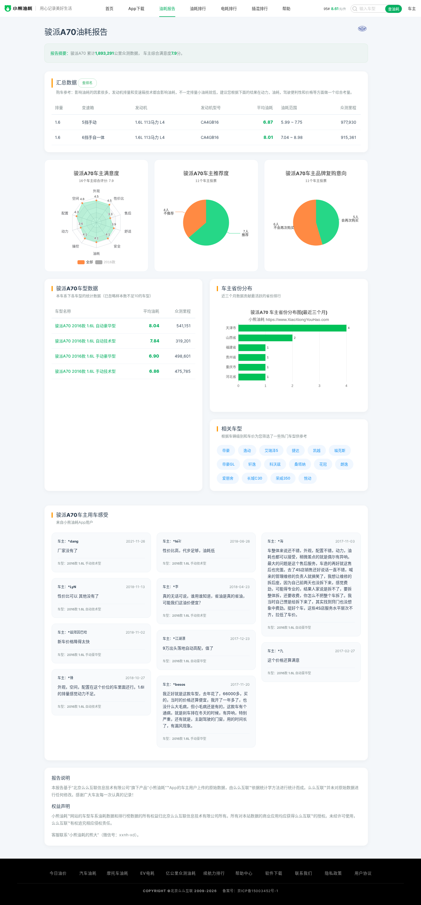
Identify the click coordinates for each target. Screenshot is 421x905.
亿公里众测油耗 (181, 873)
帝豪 (226, 450)
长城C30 (254, 478)
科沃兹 (275, 464)
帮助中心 (244, 873)
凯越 (316, 450)
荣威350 (283, 478)
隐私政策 (333, 873)
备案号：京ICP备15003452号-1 (250, 891)
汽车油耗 (88, 873)
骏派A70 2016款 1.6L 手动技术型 (85, 371)
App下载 (136, 9)
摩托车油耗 (117, 873)
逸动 (247, 450)
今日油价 (58, 873)
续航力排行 (214, 873)
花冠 (323, 464)
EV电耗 (147, 873)
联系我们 (303, 873)
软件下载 (273, 873)
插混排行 (260, 9)
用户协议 (363, 873)
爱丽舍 (227, 478)
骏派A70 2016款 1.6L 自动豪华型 (85, 325)
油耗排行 (198, 9)
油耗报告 (167, 9)
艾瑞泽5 (271, 450)
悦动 (307, 478)
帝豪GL (228, 464)
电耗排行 (229, 9)
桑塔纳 (300, 464)
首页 (109, 9)
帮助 (286, 9)
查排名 (87, 83)
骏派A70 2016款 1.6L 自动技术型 (85, 340)
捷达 (295, 450)
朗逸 (344, 464)
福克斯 (339, 450)
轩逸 (252, 464)
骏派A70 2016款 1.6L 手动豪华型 (85, 356)
